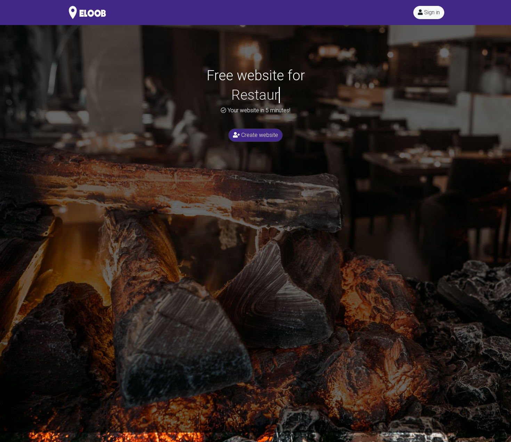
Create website (259, 135)
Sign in (431, 12)
